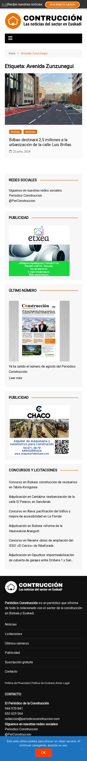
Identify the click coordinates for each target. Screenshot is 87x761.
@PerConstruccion (22, 201)
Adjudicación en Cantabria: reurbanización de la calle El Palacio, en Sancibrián (42, 499)
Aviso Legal (63, 683)
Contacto (11, 671)
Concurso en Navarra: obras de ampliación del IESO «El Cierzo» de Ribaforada (41, 543)
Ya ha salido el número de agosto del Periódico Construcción (42, 369)
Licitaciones (13, 634)
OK (43, 752)
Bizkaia (15, 131)
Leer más (15, 378)
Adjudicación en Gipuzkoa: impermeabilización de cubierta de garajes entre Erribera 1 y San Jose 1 (41, 558)
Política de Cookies (42, 683)
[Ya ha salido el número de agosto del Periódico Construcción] (39, 332)
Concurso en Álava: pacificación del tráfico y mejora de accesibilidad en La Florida (40, 513)
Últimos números (17, 643)
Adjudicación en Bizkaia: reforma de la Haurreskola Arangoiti (35, 528)
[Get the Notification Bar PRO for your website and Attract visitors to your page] (4, 4)
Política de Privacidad (17, 683)
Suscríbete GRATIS (62, 4)
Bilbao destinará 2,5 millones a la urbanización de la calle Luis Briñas (40, 142)
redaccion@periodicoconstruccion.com (32, 719)
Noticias (30, 131)
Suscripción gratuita (19, 662)
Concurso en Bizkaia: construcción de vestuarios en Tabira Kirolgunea (43, 484)
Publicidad (12, 653)
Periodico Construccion (25, 195)
